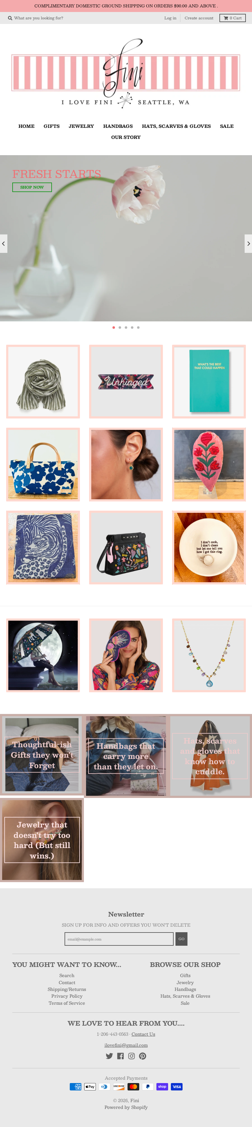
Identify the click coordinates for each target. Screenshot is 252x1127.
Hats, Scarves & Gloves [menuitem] (176, 126)
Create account (199, 18)
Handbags (185, 1074)
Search (66, 1061)
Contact (67, 1067)
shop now (34, 178)
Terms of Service (67, 1088)
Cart (236, 18)
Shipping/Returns (67, 1074)
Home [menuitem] (26, 126)
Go (181, 1024)
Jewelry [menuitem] (81, 126)
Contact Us (143, 1119)
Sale (185, 1088)
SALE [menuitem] (227, 126)
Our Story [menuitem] (126, 137)
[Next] (248, 286)
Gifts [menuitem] (52, 126)
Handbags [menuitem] (118, 126)
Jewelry (185, 1067)
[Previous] (3, 286)
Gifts (185, 1061)
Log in (170, 18)
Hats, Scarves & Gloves (185, 1081)
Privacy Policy (67, 1081)
